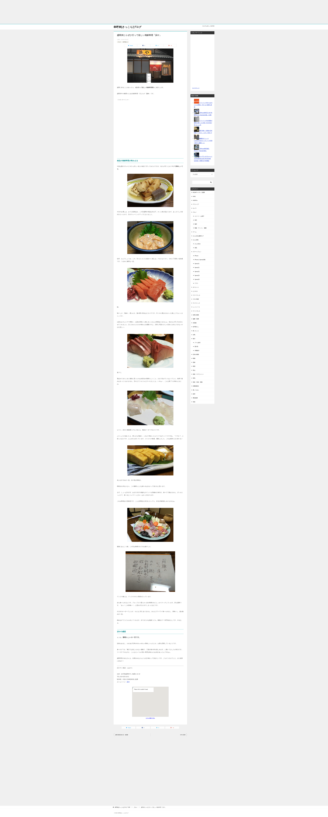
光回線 (194, 322)
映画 (194, 358)
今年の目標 (182, 734)
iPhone (196, 255)
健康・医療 (196, 319)
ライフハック (196, 303)
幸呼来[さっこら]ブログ (128, 26)
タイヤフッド (195, 88)
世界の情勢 (196, 315)
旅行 (194, 338)
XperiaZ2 (197, 271)
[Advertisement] (164, 12)
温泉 (194, 362)
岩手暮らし (125, 42)
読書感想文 (196, 386)
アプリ (196, 283)
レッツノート (196, 307)
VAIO (194, 196)
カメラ (194, 208)
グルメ (119, 42)
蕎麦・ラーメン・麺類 (201, 228)
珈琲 (196, 224)
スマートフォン (197, 251)
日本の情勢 (196, 354)
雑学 (194, 394)
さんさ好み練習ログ (198, 236)
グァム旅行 (198, 342)
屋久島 (196, 346)
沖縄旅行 (197, 350)
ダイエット (196, 287)
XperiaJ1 (197, 263)
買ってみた (196, 390)
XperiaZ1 (197, 267)
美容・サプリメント (198, 374)
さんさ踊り (196, 240)
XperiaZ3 (197, 275)
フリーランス (196, 295)
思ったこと (196, 330)
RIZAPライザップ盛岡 (199, 192)
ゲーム (194, 232)
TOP (122, 807)
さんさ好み (198, 243)
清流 (196, 247)
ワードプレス (196, 311)
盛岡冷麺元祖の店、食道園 (121, 734)
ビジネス (195, 291)
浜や (128, 682)
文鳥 (194, 334)
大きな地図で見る (150, 718)
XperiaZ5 (197, 279)
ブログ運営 (196, 299)
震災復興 (195, 398)
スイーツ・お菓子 (199, 216)
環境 (194, 366)
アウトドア (196, 204)
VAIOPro (195, 200)
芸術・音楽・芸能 (197, 382)
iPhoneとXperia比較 (200, 259)
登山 (194, 370)
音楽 (194, 402)
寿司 (196, 220)
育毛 (194, 378)
